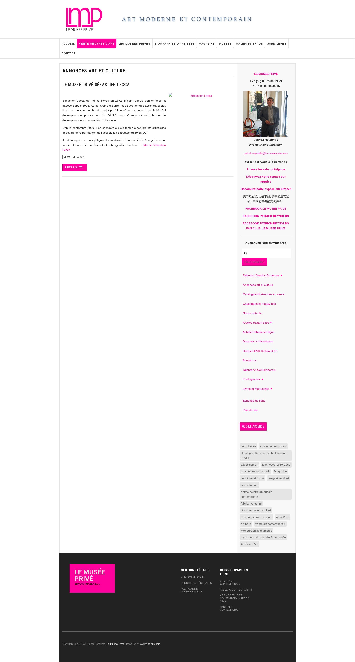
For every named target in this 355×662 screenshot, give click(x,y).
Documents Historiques (258, 341)
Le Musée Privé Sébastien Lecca (96, 84)
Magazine (207, 43)
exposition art (249, 464)
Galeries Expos (249, 43)
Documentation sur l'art (256, 510)
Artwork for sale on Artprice (266, 169)
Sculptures (250, 360)
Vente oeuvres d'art (96, 43)
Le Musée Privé (115, 643)
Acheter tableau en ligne (258, 332)
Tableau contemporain (236, 589)
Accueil (68, 43)
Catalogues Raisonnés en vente (263, 294)
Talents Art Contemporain (259, 369)
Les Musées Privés (134, 43)
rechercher (254, 261)
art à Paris (282, 517)
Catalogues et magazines (259, 303)
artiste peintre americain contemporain (256, 494)
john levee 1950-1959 (276, 464)
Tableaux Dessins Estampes (261, 275)
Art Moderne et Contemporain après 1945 (234, 598)
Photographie (251, 379)
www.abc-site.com (150, 643)
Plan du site (250, 410)
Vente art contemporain (230, 582)
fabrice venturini (251, 503)
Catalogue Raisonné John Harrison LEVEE (263, 455)
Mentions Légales (193, 577)
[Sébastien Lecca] (200, 123)
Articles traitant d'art (256, 322)
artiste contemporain (273, 446)
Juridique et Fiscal (252, 478)
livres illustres (249, 485)
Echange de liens (254, 400)
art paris (246, 523)
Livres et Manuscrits (256, 388)
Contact (69, 53)
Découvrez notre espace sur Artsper (266, 189)
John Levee (276, 43)
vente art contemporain (270, 523)
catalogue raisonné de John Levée (263, 537)
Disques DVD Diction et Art (260, 351)
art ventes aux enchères (256, 517)
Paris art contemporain (230, 608)
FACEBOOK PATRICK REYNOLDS (266, 216)
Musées (225, 43)
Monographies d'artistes (256, 530)
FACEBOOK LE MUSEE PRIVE (265, 208)
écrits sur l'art (249, 544)
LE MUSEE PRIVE (266, 73)
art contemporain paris (255, 471)
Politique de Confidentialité (191, 590)
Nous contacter (253, 313)
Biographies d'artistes (175, 43)
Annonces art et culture (258, 284)
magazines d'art (278, 478)
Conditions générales (196, 583)
